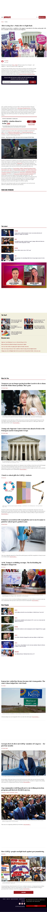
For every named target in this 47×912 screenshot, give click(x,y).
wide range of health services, (24, 108)
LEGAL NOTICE (23, 901)
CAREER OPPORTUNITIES (14, 899)
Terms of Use (37, 901)
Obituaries (17, 651)
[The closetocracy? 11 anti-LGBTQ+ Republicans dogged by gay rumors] (28, 321)
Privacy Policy (29, 901)
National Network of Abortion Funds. (27, 74)
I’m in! (32, 82)
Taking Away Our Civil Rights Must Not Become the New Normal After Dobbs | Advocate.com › (21, 351)
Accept (36, 905)
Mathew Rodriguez (4, 524)
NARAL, (21, 168)
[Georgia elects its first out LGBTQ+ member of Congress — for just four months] (23, 762)
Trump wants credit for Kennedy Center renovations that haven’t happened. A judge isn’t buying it (28, 233)
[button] (19, 149)
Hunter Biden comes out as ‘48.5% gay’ (23, 250)
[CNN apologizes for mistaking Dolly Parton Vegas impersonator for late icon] (7, 257)
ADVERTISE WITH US (22, 899)
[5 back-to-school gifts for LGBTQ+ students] (23, 492)
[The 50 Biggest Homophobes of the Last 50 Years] (5, 327)
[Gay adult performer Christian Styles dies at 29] (7, 652)
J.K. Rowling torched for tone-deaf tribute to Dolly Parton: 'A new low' (29, 612)
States (16, 642)
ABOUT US (8, 899)
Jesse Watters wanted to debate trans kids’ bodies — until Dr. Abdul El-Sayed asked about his (39, 327)
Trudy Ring (6, 60)
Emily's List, (6, 169)
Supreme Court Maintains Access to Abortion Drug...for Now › (14, 342)
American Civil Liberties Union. (16, 133)
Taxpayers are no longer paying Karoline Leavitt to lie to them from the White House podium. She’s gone (23, 384)
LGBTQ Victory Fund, (31, 169)
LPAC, (11, 169)
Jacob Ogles (4, 685)
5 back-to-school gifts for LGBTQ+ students (16, 475)
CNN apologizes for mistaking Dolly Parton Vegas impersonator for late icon (30, 258)
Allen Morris (4, 854)
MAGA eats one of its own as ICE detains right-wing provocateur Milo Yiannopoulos (16, 321)
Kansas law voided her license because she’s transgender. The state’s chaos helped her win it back (23, 682)
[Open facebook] (20, 904)
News (15, 255)
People (16, 610)
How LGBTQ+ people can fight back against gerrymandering (22, 851)
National (16, 231)
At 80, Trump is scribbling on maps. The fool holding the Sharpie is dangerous (21, 563)
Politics (6, 21)
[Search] (37, 17)
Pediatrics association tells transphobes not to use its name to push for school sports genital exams (23, 521)
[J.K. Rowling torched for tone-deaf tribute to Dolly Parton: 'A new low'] (7, 611)
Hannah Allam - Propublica (14, 792)
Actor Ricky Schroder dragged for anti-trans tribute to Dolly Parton (29, 637)
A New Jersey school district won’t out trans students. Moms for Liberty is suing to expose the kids (30, 645)
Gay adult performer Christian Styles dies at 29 (24, 654)
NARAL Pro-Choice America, (14, 132)
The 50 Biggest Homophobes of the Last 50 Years (16, 327)
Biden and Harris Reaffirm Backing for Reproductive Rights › (14, 344)
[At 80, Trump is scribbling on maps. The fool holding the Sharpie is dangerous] (23, 581)
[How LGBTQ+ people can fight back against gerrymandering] (23, 868)
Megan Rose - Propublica (5, 792)
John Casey (3, 567)
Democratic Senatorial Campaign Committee (24, 174)
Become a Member (31, 121)
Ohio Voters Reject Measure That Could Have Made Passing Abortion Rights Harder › (19, 348)
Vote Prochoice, (16, 168)
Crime (16, 239)
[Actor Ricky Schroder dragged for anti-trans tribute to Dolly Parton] (7, 636)
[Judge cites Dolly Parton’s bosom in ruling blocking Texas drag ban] (5, 333)
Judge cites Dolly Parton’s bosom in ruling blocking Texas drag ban (16, 333)
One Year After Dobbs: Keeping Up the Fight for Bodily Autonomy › (15, 346)
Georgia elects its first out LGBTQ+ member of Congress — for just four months (23, 745)
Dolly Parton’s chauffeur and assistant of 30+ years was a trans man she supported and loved (30, 620)
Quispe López (4, 477)
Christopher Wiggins (5, 433)
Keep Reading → (16, 422)
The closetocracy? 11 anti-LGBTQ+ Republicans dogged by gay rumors (39, 321)
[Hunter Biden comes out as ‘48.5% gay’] (7, 249)
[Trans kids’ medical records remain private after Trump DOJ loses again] (7, 627)
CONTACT (4, 899)
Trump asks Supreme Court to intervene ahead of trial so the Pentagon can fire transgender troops (23, 430)
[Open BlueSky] (22, 904)
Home (2, 21)
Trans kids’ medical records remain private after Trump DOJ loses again (30, 629)
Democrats (19, 163)
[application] (19, 149)
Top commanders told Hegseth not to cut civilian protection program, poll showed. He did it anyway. (22, 789)
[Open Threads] (25, 904)
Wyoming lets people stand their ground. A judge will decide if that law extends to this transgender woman (29, 242)
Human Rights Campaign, (19, 169)
